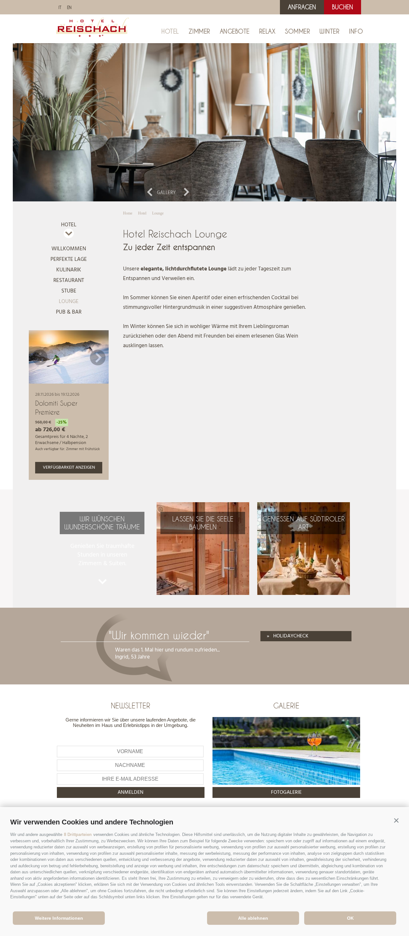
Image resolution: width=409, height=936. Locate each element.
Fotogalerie (286, 792)
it (59, 7)
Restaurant (68, 280)
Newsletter (130, 705)
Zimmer (199, 31)
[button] (396, 820)
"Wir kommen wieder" (159, 635)
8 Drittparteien (78, 834)
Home (127, 213)
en (69, 7)
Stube (68, 291)
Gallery (166, 193)
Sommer (297, 31)
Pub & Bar (68, 312)
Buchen (342, 7)
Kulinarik (68, 270)
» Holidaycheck (287, 636)
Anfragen (302, 7)
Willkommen (68, 249)
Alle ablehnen (253, 918)
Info (356, 31)
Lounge (69, 301)
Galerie (286, 705)
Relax (267, 31)
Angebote (235, 31)
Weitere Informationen (59, 918)
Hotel (170, 31)
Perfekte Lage (68, 259)
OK (350, 918)
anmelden (130, 792)
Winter (329, 31)
